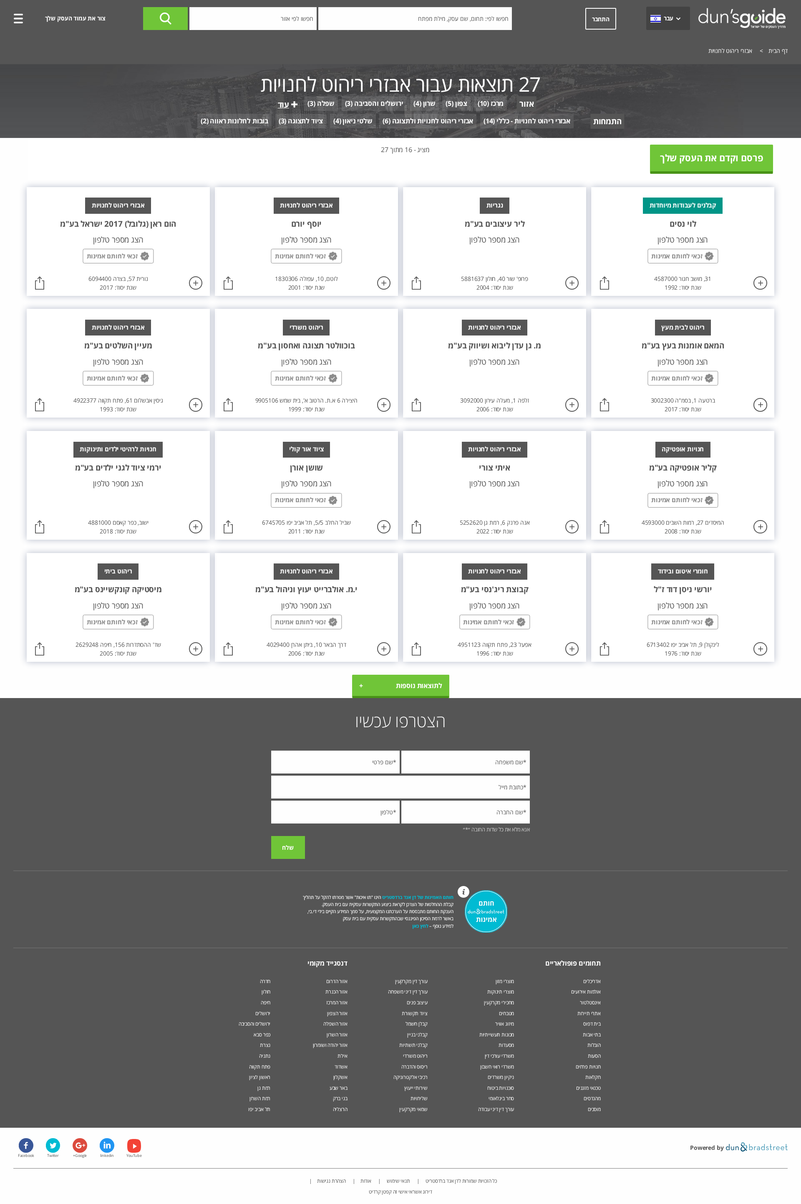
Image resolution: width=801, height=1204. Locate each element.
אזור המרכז (336, 1002)
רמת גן (263, 1087)
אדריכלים (592, 981)
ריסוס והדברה (414, 1066)
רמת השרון (260, 1098)
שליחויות (419, 1098)
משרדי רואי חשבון (497, 1066)
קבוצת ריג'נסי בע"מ (495, 589)
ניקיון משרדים (501, 1077)
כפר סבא (262, 1034)
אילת (342, 1055)
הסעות (594, 1055)
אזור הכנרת (336, 991)
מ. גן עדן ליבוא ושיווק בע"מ (494, 345)
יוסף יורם (306, 224)
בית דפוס (592, 1023)
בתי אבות (592, 1034)
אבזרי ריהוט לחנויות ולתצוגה (433, 120)
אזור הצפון (337, 1013)
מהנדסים (592, 1098)
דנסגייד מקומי (327, 963)
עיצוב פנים (417, 1002)
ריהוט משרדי (415, 1055)
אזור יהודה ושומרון (330, 1045)
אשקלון (340, 1077)
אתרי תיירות (589, 1013)
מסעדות (506, 1045)
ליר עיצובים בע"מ (494, 224)
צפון (461, 103)
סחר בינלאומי (501, 1098)
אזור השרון (337, 1034)
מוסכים (594, 1109)
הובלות (594, 1045)
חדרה (265, 981)
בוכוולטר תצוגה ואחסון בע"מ (306, 345)
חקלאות (593, 1077)
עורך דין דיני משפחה (407, 991)
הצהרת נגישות (331, 1180)
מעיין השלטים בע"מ (118, 345)
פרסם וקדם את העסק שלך (711, 157)
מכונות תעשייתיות (496, 1034)
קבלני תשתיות (413, 1045)
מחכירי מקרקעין (499, 1002)
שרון (429, 103)
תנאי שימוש (398, 1180)
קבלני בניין (417, 1034)
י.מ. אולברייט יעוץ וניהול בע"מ (306, 589)
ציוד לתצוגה (305, 120)
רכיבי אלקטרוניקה (410, 1077)
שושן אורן (306, 467)
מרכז (497, 104)
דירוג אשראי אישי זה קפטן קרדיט (400, 1191)
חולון (266, 991)
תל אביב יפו (259, 1109)
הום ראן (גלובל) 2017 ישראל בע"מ (118, 224)
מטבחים (506, 1013)
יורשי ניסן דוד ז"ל (683, 589)
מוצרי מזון (505, 981)
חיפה (265, 1002)
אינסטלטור (590, 1002)
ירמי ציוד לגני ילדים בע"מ (118, 467)
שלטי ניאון (357, 120)
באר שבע (339, 1087)
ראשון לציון (259, 1077)
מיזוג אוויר (504, 1023)
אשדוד (341, 1066)
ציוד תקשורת (414, 1013)
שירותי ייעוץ (415, 1087)
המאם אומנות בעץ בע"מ (683, 345)
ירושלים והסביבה (378, 103)
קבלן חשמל (417, 1023)
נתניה (264, 1055)
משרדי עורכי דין (499, 1055)
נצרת (265, 1045)
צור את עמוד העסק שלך (75, 18)
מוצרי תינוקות (500, 991)
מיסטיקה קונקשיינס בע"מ (118, 589)
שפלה (326, 103)
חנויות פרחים (588, 1066)
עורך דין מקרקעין (411, 981)
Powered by (707, 1147)
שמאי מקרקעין (413, 1109)
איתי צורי (494, 467)
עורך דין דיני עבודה (496, 1109)
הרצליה (340, 1109)
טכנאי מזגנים (588, 1087)
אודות (365, 1180)
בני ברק (340, 1098)
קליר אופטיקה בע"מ (683, 467)
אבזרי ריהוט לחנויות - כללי (533, 121)
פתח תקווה (260, 1066)
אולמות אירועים (586, 991)
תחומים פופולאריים (573, 963)
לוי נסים (683, 224)
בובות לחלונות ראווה (239, 120)
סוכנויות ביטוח (500, 1087)
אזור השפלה (335, 1023)
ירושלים (262, 1013)
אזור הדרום (336, 981)
